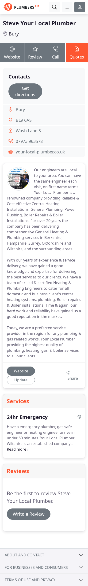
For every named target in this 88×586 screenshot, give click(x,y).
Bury (14, 34)
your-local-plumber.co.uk (40, 152)
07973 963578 (29, 141)
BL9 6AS (24, 120)
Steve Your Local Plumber (39, 23)
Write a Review (29, 514)
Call (55, 57)
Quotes (76, 57)
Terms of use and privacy (30, 579)
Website (12, 57)
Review (35, 57)
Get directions (25, 91)
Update (20, 380)
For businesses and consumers (36, 567)
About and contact (24, 555)
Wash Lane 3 (28, 130)
